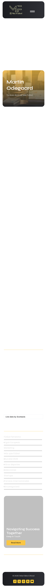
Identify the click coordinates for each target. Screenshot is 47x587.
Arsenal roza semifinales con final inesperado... (21, 315)
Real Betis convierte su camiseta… (17, 395)
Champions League (14, 308)
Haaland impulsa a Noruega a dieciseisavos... (20, 148)
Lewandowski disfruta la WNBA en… (23, 378)
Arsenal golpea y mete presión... (23, 260)
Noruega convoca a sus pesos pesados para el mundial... (21, 205)
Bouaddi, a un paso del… (18, 407)
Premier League (13, 255)
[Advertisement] (23, 44)
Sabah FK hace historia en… (20, 362)
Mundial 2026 (12, 141)
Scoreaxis (21, 417)
